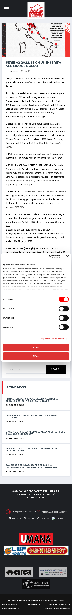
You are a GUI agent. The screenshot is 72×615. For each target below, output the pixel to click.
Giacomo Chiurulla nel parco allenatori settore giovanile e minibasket (35, 433)
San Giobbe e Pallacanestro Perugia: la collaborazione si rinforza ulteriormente (32, 466)
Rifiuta (36, 356)
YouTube (59, 518)
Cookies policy (9, 604)
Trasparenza (33, 604)
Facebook (16, 518)
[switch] (64, 308)
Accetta (36, 347)
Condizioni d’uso (10, 609)
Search (56, 369)
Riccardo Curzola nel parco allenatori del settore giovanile (31, 449)
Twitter (30, 518)
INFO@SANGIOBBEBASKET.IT (24, 512)
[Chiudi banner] (67, 256)
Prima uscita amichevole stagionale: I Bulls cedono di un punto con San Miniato (32, 400)
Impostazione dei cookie (52, 339)
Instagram (45, 518)
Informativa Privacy (59, 604)
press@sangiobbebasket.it (54, 512)
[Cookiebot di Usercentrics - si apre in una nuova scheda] (45, 256)
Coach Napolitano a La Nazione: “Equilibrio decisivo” (31, 416)
